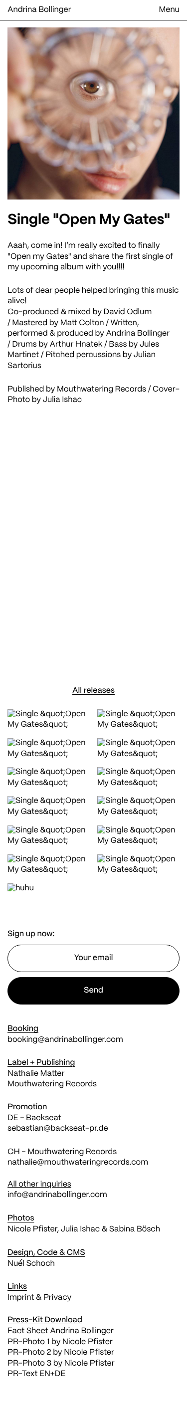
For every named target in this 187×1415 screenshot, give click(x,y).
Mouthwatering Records (101, 390)
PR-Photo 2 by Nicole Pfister (60, 1353)
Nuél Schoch (31, 1264)
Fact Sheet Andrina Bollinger (60, 1331)
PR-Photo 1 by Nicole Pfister (60, 1342)
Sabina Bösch (134, 1229)
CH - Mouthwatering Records (62, 1152)
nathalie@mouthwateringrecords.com (77, 1163)
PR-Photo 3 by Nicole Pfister (61, 1364)
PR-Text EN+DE (36, 1374)
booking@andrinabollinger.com (65, 1040)
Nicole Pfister (32, 1229)
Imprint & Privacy (39, 1298)
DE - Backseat (35, 1118)
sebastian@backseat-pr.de (57, 1129)
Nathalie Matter (35, 1074)
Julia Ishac (62, 400)
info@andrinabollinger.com (57, 1195)
